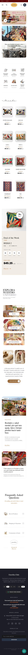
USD (23, 586)
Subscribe (14, 639)
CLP (19, 586)
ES (4, 586)
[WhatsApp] (9, 623)
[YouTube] (16, 623)
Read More (7, 445)
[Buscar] (6, 4)
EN (7, 586)
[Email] (19, 623)
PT (14, 586)
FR (11, 586)
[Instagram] (12, 623)
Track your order (14, 591)
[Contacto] (24, 651)
